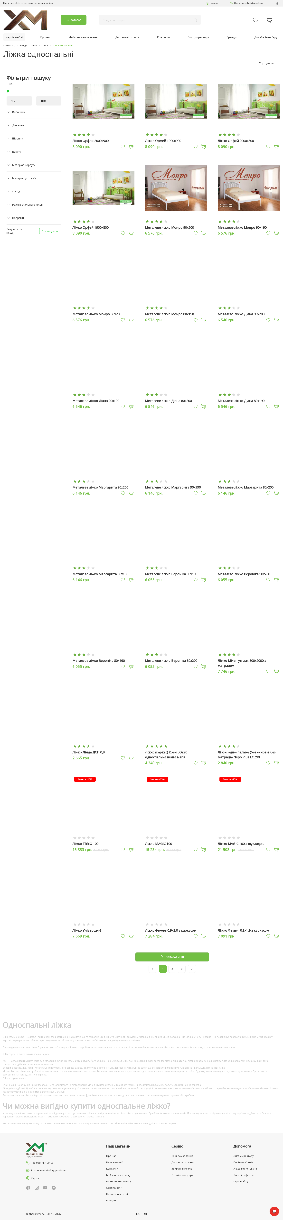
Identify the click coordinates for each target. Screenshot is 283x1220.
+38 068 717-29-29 (42, 1162)
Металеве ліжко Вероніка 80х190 (99, 660)
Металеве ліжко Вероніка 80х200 (171, 660)
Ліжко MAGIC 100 (158, 843)
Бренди (231, 37)
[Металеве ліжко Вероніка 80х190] (103, 654)
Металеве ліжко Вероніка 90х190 (171, 574)
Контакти (163, 37)
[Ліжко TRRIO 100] (103, 837)
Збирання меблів (182, 1168)
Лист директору (198, 37)
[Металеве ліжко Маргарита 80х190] (103, 567)
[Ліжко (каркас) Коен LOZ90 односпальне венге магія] (176, 745)
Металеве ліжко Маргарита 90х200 (100, 487)
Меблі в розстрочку (118, 1175)
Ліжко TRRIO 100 (85, 843)
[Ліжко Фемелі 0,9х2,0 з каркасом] (176, 924)
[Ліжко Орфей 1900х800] (103, 221)
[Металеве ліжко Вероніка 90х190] (176, 567)
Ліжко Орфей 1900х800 (91, 227)
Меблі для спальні (27, 45)
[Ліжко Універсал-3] (103, 924)
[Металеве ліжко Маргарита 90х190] (176, 481)
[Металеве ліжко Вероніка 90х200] (249, 567)
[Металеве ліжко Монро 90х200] (176, 221)
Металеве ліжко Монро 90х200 (169, 227)
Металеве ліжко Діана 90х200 (241, 314)
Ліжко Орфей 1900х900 (163, 140)
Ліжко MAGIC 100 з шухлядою (241, 843)
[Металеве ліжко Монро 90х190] (249, 221)
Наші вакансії (114, 1162)
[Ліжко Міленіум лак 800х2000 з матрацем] (249, 654)
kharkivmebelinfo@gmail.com (249, 3)
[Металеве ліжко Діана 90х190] (103, 394)
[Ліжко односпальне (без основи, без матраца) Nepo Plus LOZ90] (249, 745)
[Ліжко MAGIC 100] (176, 837)
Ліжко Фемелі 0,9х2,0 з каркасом (170, 930)
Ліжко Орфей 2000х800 (236, 140)
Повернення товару (119, 1181)
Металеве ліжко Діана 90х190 (96, 401)
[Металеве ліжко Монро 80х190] (176, 307)
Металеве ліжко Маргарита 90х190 (173, 487)
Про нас (45, 37)
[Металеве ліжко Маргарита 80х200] (249, 481)
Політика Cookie (243, 1162)
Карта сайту (240, 1181)
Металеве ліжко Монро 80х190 (169, 314)
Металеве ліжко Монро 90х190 (242, 227)
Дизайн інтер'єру (265, 37)
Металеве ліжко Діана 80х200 (168, 401)
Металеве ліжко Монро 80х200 (97, 314)
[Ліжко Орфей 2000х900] (103, 134)
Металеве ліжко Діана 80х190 (241, 401)
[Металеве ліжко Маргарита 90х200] (103, 481)
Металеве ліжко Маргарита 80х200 (246, 487)
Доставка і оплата (127, 37)
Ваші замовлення (182, 1155)
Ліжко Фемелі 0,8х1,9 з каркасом (243, 930)
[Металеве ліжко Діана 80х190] (249, 394)
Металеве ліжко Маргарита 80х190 (100, 574)
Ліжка (45, 45)
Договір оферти (243, 1175)
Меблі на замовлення (83, 37)
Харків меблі (14, 37)
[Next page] (192, 969)
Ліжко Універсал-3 (87, 930)
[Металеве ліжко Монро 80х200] (103, 307)
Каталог (76, 20)
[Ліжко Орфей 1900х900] (176, 134)
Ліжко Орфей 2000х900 (91, 140)
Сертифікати (114, 1187)
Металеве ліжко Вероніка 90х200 (244, 574)
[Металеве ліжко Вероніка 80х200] (176, 654)
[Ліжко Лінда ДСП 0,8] (103, 745)
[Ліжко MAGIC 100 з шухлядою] (249, 837)
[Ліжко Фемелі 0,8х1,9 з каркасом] (249, 924)
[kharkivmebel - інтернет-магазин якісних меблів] (25, 20)
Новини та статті (117, 1194)
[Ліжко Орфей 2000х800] (249, 134)
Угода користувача (245, 1168)
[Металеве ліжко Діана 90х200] (249, 307)
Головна (8, 45)
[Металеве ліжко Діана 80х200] (176, 394)
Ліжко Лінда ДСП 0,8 (89, 752)
